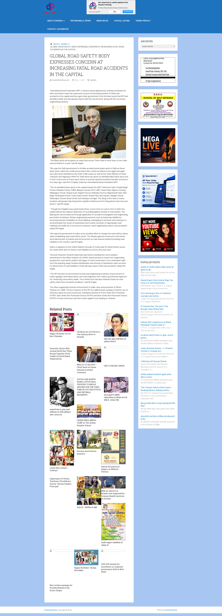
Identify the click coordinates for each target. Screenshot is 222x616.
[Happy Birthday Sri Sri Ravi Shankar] (62, 322)
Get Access (128, 11)
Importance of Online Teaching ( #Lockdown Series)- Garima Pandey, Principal (61, 482)
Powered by (92, 12)
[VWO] (98, 12)
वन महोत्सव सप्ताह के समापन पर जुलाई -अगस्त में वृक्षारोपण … (157, 336)
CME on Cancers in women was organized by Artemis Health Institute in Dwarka (113, 495)
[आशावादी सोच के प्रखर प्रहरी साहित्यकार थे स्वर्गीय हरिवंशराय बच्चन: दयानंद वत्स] (62, 392)
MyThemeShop (171, 610)
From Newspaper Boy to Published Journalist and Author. (156, 294)
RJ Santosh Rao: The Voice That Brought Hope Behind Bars (154, 307)
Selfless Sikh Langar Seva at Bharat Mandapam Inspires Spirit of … (156, 323)
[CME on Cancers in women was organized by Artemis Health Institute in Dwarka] (113, 482)
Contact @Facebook (58, 29)
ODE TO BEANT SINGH (114, 366)
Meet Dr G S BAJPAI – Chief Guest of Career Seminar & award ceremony (87, 368)
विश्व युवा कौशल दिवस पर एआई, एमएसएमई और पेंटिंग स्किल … (158, 404)
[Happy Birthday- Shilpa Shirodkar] (86, 557)
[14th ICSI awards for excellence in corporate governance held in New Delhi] (113, 556)
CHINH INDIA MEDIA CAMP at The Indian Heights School (86, 423)
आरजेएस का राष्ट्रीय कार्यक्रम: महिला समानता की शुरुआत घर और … (157, 268)
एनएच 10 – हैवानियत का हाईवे (87, 507)
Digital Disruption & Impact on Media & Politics (110, 469)
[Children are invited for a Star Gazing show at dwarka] (89, 321)
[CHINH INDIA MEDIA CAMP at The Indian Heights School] (89, 411)
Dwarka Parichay (50, 610)
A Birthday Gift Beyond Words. (154, 361)
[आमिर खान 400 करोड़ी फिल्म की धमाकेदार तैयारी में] (116, 325)
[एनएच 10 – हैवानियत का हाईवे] (89, 490)
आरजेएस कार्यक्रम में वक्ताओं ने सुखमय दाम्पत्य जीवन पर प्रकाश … (156, 375)
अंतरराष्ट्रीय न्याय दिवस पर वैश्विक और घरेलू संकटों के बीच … (158, 417)
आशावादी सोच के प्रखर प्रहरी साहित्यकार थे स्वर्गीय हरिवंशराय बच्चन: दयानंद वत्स (60, 412)
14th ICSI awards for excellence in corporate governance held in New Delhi (112, 568)
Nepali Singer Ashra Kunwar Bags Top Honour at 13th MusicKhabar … (157, 281)
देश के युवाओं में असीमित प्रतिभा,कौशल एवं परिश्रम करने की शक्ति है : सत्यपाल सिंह (115, 397)
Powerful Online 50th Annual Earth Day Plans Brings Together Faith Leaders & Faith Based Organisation (61, 353)
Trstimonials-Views (80, 21)
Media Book (102, 21)
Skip (114, 11)
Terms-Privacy (143, 21)
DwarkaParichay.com (60, 80)
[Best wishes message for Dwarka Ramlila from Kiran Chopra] (62, 566)
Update (64, 44)
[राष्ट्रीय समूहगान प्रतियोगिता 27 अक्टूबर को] (113, 521)
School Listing (122, 21)
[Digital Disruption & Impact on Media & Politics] (113, 447)
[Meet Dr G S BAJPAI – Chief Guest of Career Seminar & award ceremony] (89, 354)
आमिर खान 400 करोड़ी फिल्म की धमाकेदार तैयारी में (115, 340)
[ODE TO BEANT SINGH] (116, 354)
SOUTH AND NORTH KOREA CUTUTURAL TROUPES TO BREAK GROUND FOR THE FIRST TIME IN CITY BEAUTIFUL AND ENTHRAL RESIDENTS (89, 387)
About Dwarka (55, 21)
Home (56, 44)
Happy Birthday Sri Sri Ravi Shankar (60, 334)
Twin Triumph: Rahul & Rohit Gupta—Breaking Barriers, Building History (156, 388)
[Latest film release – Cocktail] (62, 447)
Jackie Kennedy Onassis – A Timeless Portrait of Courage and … (157, 349)
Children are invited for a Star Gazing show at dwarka (88, 334)
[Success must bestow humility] (89, 439)
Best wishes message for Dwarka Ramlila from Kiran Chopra (61, 588)
